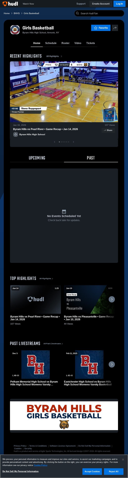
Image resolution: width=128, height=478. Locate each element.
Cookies (18, 448)
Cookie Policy (40, 465)
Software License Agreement (63, 446)
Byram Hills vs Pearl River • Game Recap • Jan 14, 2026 (45, 129)
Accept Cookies (92, 471)
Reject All (113, 471)
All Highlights (52, 56)
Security (28, 448)
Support (81, 4)
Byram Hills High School (32, 134)
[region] (64, 466)
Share (109, 130)
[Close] (123, 459)
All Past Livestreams (52, 343)
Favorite (103, 28)
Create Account (101, 4)
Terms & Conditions (38, 446)
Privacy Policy (20, 446)
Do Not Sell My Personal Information (94, 446)
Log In (119, 4)
